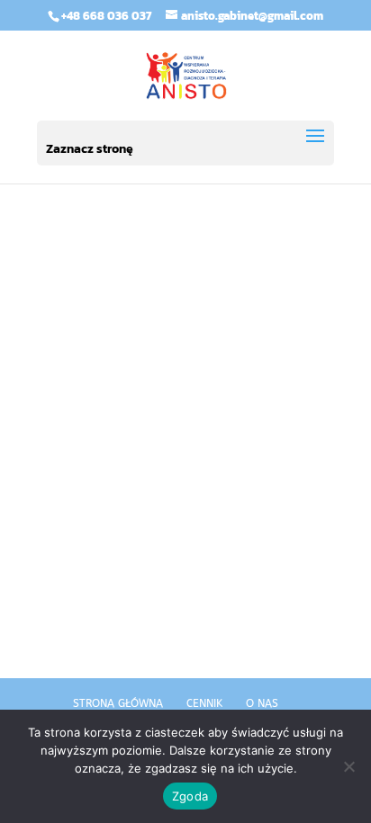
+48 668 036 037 (106, 15)
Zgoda (190, 796)
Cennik (204, 703)
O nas (262, 703)
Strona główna (118, 703)
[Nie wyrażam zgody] (348, 766)
